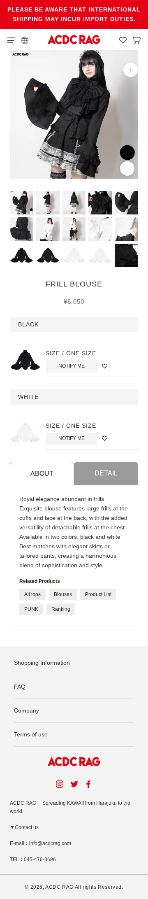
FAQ (19, 686)
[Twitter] (74, 784)
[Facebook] (89, 784)
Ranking (60, 609)
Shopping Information (42, 662)
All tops (32, 594)
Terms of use (31, 734)
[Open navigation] (11, 39)
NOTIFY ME (71, 366)
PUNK (31, 609)
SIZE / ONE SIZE (71, 353)
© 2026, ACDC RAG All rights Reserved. (74, 887)
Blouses (63, 594)
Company (26, 710)
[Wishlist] (123, 39)
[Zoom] (130, 70)
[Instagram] (59, 784)
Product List (98, 594)
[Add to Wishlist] (104, 366)
